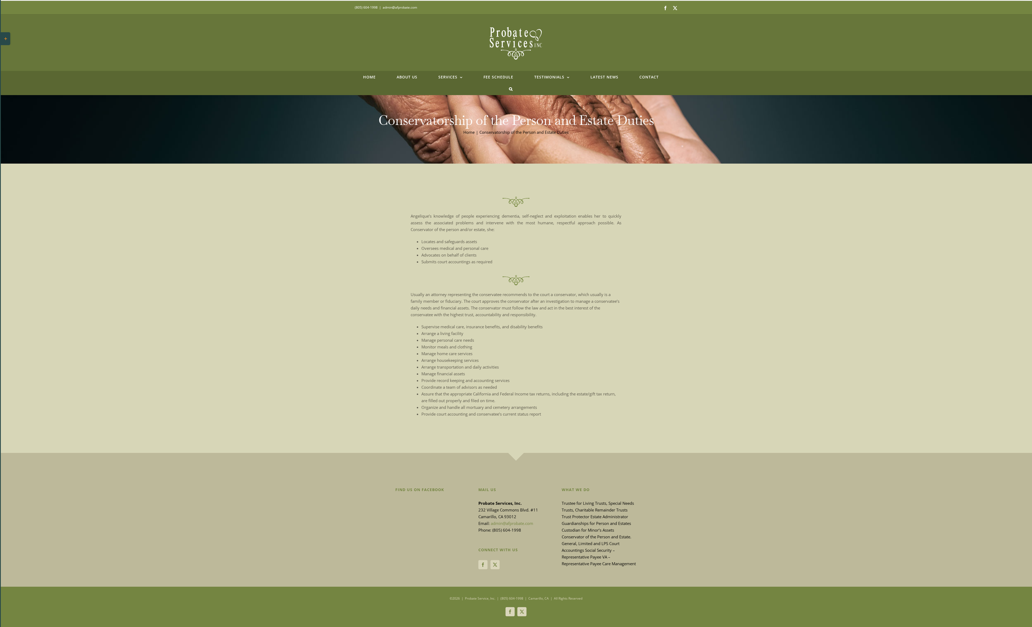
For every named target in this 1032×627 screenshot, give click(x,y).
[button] (511, 89)
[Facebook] (483, 564)
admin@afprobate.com (400, 7)
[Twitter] (495, 564)
